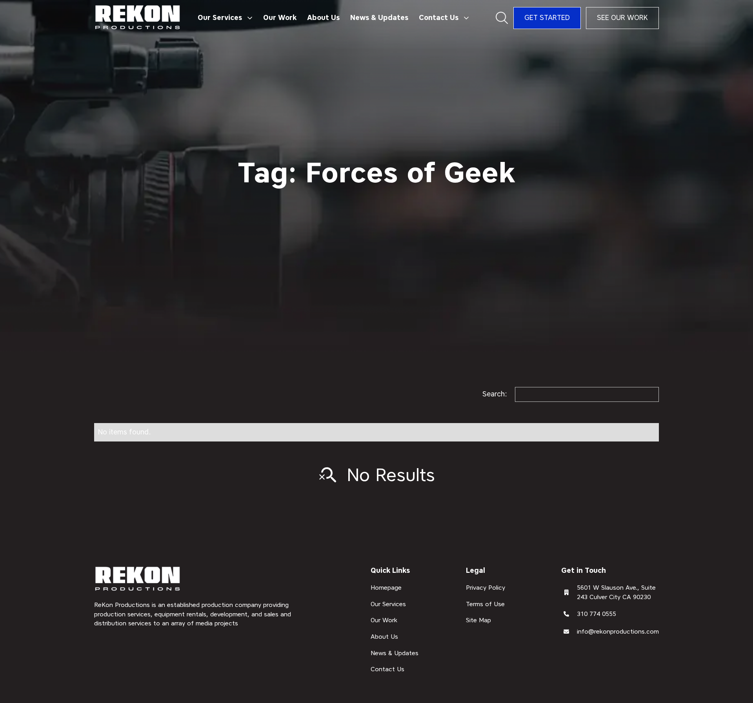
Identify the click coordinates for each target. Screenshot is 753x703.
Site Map (478, 620)
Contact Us (387, 669)
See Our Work (622, 17)
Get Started (547, 17)
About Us (323, 17)
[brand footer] (138, 579)
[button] (225, 18)
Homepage (386, 587)
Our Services (388, 603)
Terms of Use (485, 603)
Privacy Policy (485, 587)
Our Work (279, 17)
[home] (138, 18)
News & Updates (379, 17)
